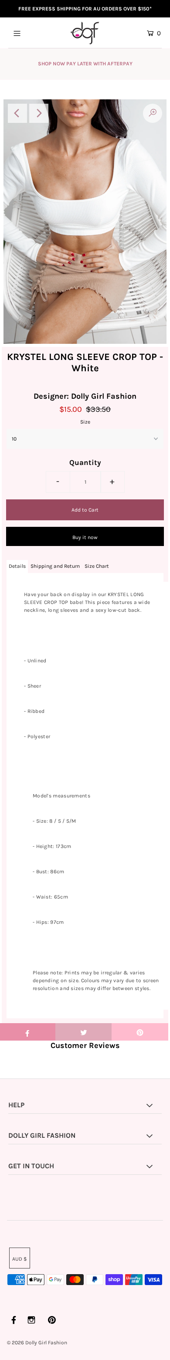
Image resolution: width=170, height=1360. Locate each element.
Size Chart (97, 566)
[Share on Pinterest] (140, 1032)
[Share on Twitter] (83, 1032)
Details (17, 566)
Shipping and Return (55, 566)
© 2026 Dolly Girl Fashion (37, 1343)
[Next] (38, 113)
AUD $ (19, 1259)
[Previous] (17, 113)
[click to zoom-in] (152, 113)
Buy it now (85, 537)
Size (85, 422)
